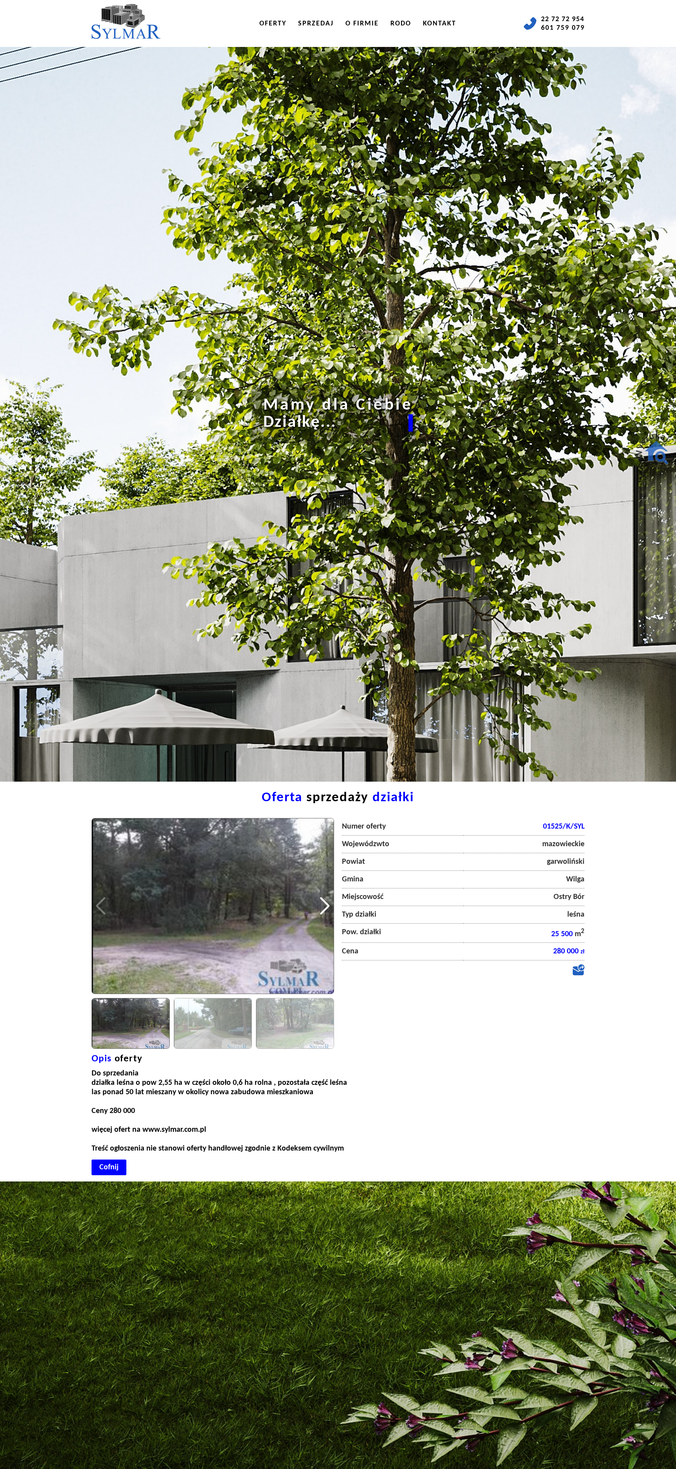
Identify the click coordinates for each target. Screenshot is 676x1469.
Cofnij (109, 1167)
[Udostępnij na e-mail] (578, 974)
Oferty (272, 23)
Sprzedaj (316, 23)
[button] (325, 906)
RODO (400, 23)
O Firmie (362, 23)
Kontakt (439, 23)
